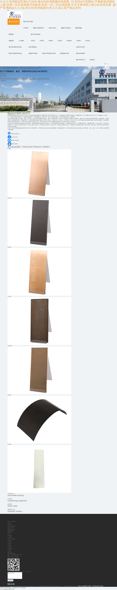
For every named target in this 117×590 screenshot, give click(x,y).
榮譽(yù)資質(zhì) (38, 28)
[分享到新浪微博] (8, 584)
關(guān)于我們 (28, 21)
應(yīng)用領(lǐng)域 (15, 47)
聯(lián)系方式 (80, 59)
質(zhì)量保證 (33, 47)
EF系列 (88, 40)
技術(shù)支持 (80, 47)
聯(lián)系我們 (80, 53)
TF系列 (60, 40)
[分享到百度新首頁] (13, 584)
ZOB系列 (69, 40)
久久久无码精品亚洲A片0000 (7, 589)
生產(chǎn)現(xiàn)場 (48, 53)
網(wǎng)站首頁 (14, 21)
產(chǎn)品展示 (36, 34)
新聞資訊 (11, 34)
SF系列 (42, 40)
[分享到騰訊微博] (12, 584)
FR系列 (78, 40)
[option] (58, 89)
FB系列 (51, 40)
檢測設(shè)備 (33, 53)
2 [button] (58, 110)
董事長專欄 (78, 28)
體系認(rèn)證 (64, 53)
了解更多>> (3, 81)
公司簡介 (25, 28)
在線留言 (92, 59)
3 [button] (59, 110)
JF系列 (33, 40)
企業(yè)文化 (52, 28)
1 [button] (57, 110)
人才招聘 (21, 40)
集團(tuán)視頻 (65, 28)
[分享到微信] (10, 584)
